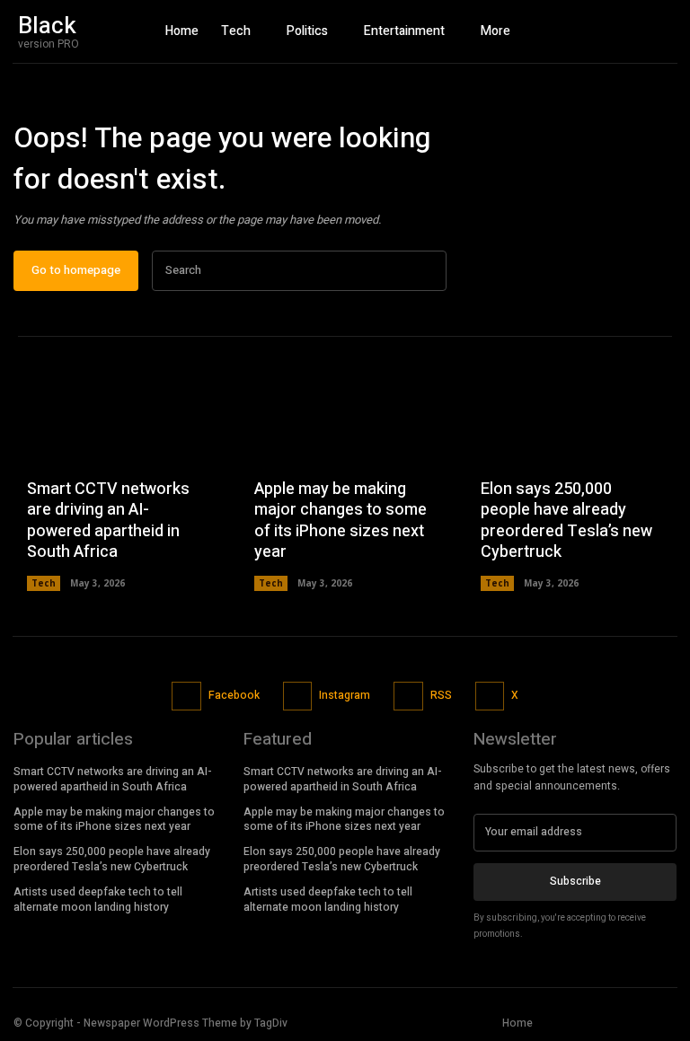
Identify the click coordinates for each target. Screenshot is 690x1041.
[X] (658, 31)
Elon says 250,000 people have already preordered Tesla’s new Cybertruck (566, 520)
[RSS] (408, 696)
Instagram (344, 695)
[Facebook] (595, 31)
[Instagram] (627, 31)
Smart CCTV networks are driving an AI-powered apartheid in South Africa (108, 520)
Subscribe (575, 881)
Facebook (234, 695)
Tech (43, 583)
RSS (441, 695)
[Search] (428, 271)
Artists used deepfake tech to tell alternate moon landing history (97, 899)
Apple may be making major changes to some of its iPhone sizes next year (340, 520)
